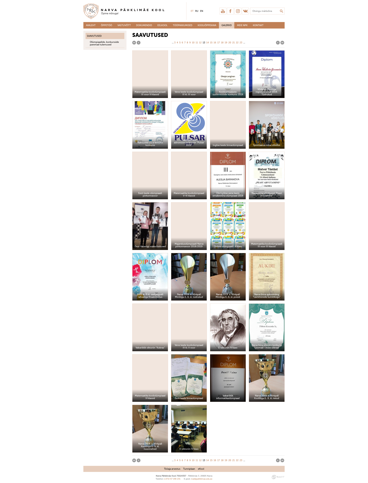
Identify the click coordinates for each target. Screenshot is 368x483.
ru (196, 11)
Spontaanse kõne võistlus (266, 145)
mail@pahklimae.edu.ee (201, 479)
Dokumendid (144, 25)
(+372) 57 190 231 (172, 479)
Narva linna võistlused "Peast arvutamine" (267, 194)
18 (222, 42)
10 (193, 42)
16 (215, 42)
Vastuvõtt (124, 25)
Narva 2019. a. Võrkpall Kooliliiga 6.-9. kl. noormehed (150, 446)
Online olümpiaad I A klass (228, 246)
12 (200, 42)
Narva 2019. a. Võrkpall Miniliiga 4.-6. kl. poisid (228, 295)
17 (218, 42)
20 (229, 42)
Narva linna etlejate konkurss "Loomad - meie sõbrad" (267, 346)
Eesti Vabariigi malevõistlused (150, 246)
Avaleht (91, 25)
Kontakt (258, 25)
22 (237, 42)
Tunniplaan (189, 468)
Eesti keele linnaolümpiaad (189, 398)
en (201, 11)
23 (241, 42)
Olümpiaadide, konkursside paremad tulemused (104, 43)
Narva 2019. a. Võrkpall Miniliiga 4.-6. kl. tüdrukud (189, 295)
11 (197, 42)
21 (233, 42)
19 (226, 42)
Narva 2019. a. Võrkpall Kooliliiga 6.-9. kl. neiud (266, 397)
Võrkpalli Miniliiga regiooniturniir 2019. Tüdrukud (267, 92)
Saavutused (94, 36)
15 (211, 42)
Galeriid (227, 25)
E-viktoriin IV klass (227, 347)
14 (207, 42)
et (192, 11)
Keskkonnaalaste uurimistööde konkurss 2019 (228, 93)
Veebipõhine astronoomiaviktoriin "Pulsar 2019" (189, 142)
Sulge (363, 5)
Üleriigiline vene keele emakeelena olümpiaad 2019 (228, 194)
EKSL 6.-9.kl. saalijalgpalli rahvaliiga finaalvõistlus (150, 295)
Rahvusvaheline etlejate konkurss (150, 143)
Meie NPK (242, 25)
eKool (201, 468)
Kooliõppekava (207, 25)
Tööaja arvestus (172, 468)
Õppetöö (106, 25)
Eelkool (162, 25)
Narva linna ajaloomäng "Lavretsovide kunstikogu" (266, 295)
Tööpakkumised (182, 25)
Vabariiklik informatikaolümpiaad (228, 397)
